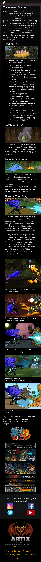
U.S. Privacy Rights (13, 555)
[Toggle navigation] (4, 2)
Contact (20, 559)
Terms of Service (13, 551)
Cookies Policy (30, 555)
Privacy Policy (29, 551)
